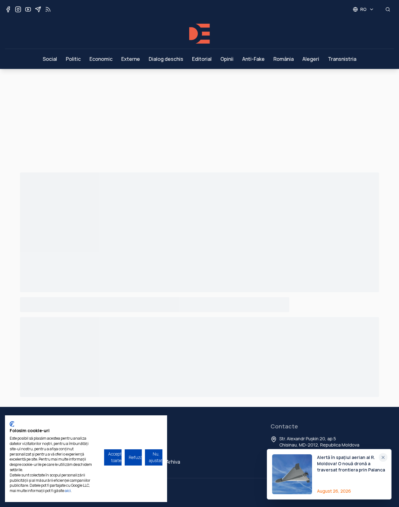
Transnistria (342, 59)
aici (68, 490)
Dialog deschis (166, 59)
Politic (73, 59)
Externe (130, 59)
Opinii (226, 59)
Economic (101, 59)
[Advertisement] (199, 115)
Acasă (150, 439)
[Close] (383, 457)
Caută (150, 450)
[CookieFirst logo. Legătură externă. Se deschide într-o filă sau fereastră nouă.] (12, 424)
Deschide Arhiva (161, 461)
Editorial (202, 59)
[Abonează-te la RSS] (48, 9)
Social (50, 59)
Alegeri (310, 59)
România (283, 59)
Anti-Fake (253, 59)
